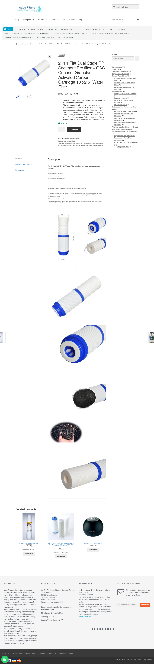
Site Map (62, 653)
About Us (5, 653)
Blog (80, 19)
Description (19, 158)
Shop (17, 19)
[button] (49, 56)
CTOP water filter (85, 143)
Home (9, 29)
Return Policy (30, 653)
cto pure (76, 143)
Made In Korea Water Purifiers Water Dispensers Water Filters (48, 29)
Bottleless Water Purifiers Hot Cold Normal (26, 33)
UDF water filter (98, 145)
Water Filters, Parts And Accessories (54, 37)
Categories (27, 19)
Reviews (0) (19, 170)
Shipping (41, 653)
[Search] (137, 58)
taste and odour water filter (82, 145)
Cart (63, 19)
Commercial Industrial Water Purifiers (111, 33)
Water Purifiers (116, 29)
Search (114, 55)
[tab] (28, 158)
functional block (97, 143)
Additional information (23, 164)
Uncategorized (28, 44)
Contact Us (52, 653)
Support (72, 19)
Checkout (54, 19)
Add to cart (73, 129)
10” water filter (67, 143)
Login (70, 653)
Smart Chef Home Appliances (18, 37)
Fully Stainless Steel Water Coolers (70, 33)
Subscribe (145, 604)
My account (42, 19)
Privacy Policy (17, 653)
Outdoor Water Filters (93, 29)
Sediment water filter (65, 145)
